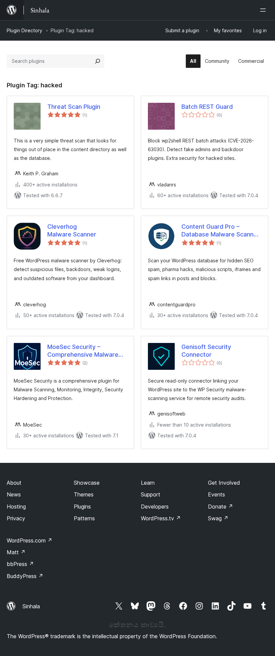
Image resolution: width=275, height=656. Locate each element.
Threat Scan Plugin (73, 106)
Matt (16, 552)
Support (150, 494)
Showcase (87, 482)
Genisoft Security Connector (206, 350)
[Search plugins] (97, 61)
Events (216, 494)
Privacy (16, 518)
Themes (84, 494)
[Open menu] (264, 10)
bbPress (20, 564)
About (14, 482)
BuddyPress (25, 576)
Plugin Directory (24, 30)
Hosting (16, 506)
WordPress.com (29, 540)
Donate (220, 506)
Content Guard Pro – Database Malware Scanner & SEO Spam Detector (220, 230)
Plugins (82, 506)
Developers (155, 506)
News (14, 494)
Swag (218, 518)
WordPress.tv (161, 518)
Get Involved (224, 482)
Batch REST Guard (207, 106)
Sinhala (31, 606)
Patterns (84, 518)
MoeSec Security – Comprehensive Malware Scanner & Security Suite (82, 351)
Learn (148, 482)
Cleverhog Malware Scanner (71, 230)
